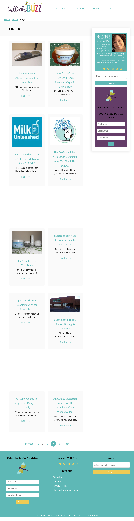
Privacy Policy (60, 486)
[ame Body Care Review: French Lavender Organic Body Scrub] (65, 54)
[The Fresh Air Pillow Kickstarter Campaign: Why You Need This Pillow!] (65, 131)
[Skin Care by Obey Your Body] (27, 242)
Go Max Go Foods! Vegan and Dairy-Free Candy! (27, 403)
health (15, 19)
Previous (29, 444)
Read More (27, 96)
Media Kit (57, 481)
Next (67, 444)
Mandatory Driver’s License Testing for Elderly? (65, 324)
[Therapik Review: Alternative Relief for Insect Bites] (27, 54)
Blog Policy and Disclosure (66, 490)
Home (7, 19)
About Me (57, 477)
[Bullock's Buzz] (24, 9)
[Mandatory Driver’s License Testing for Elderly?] (65, 304)
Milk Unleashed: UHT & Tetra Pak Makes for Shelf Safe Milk (27, 159)
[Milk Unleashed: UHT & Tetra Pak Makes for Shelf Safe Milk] (27, 132)
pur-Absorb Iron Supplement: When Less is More (27, 305)
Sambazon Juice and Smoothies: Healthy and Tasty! (65, 240)
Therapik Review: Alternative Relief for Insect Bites (27, 78)
